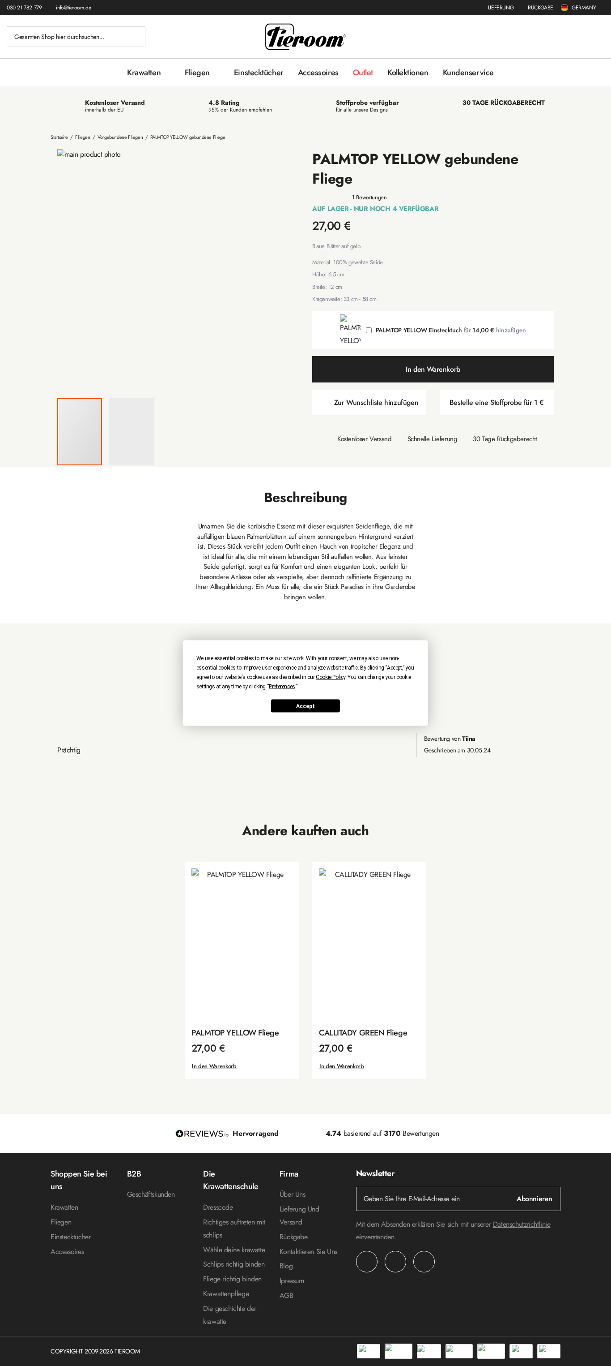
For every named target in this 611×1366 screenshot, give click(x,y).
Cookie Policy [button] (330, 677)
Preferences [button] (282, 686)
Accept (305, 706)
